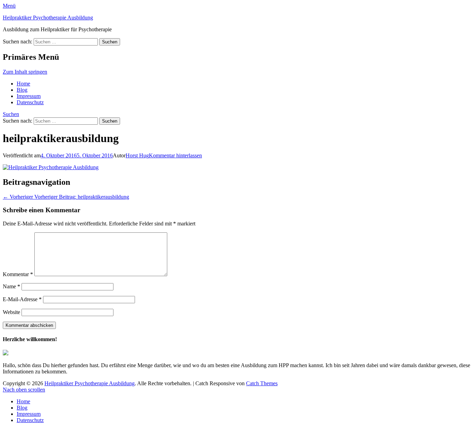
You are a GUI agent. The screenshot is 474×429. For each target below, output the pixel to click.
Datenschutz (30, 102)
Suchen (11, 114)
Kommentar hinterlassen (175, 155)
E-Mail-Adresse (22, 299)
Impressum (29, 96)
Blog (22, 90)
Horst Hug (137, 155)
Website (11, 312)
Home (23, 83)
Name (11, 286)
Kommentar (18, 274)
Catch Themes (262, 383)
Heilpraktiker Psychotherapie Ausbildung (48, 17)
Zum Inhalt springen (25, 72)
